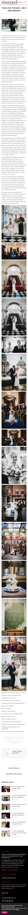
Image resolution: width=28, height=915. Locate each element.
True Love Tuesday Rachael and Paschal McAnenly (19, 796)
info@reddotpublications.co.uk (9, 897)
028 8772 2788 (5, 892)
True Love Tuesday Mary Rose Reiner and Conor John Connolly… (19, 832)
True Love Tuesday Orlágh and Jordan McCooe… (18, 823)
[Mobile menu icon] (25, 2)
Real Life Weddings (7, 20)
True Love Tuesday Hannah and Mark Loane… (19, 805)
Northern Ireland (11, 741)
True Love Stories (7, 22)
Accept (4, 912)
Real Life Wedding (19, 741)
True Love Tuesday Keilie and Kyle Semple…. (18, 787)
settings (17, 909)
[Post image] (6, 789)
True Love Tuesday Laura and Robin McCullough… (18, 814)
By (9, 738)
